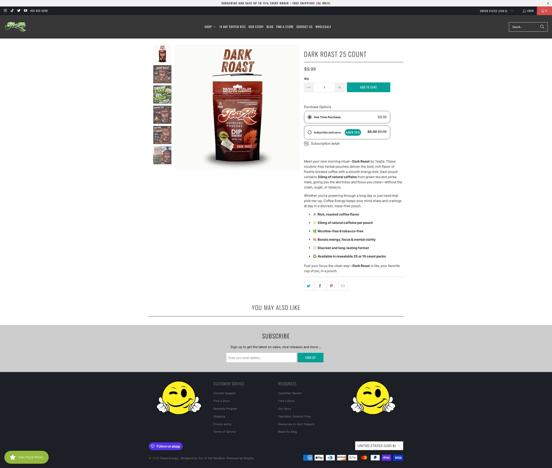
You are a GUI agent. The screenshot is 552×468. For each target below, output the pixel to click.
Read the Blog (287, 431)
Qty (306, 78)
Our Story (284, 408)
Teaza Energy (169, 458)
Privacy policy (222, 424)
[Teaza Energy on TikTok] (12, 10)
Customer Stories (290, 393)
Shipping (219, 416)
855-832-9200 (39, 10)
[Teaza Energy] (15, 26)
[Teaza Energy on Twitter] (18, 10)
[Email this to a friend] (343, 286)
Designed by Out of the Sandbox (203, 458)
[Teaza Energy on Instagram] (5, 10)
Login (530, 10)
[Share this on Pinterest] (331, 286)
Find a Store (221, 401)
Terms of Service (224, 431)
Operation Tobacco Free (294, 416)
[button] (210, 27)
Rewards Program (225, 408)
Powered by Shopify (240, 458)
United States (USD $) (494, 11)
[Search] (542, 27)
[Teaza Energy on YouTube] (25, 10)
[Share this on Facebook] (320, 286)
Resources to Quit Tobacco (296, 424)
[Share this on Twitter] (308, 286)
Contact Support (224, 393)
